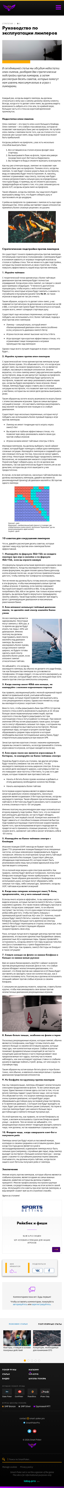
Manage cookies (9, 1467)
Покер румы (9, 1369)
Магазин (34, 1369)
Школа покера (37, 1378)
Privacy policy (26, 1467)
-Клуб (34, 1374)
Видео (6, 1378)
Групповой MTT (43, 1406)
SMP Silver (26, 1406)
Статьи (6, 1374)
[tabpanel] (17, 1340)
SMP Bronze (10, 1406)
